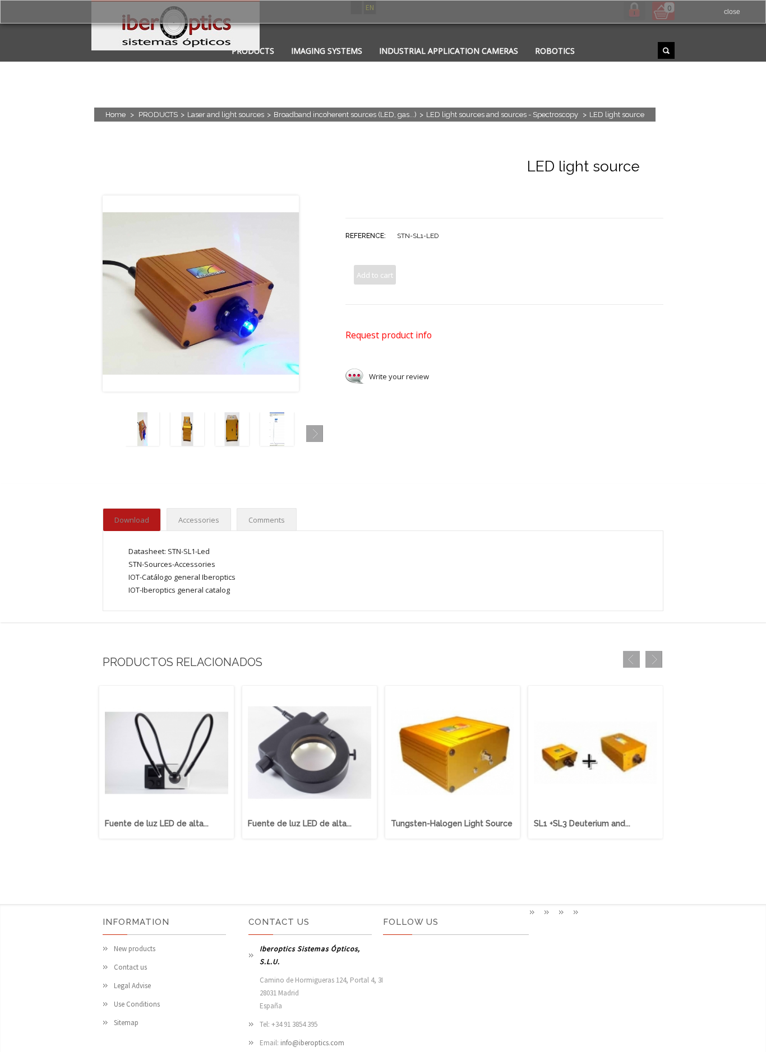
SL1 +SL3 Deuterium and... (582, 823)
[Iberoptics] (175, 27)
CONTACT (323, 64)
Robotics (555, 50)
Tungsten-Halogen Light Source (452, 823)
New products (134, 948)
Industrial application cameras (448, 50)
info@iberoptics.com (312, 1043)
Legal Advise (132, 985)
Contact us (130, 967)
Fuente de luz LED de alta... (157, 823)
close (732, 12)
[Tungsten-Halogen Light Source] (452, 812)
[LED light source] (142, 443)
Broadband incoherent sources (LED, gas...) (345, 114)
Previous (111, 433)
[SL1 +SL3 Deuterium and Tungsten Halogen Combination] (595, 812)
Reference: (365, 236)
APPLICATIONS (260, 64)
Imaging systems (326, 50)
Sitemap (126, 1022)
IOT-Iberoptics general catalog (179, 590)
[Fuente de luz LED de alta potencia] (166, 812)
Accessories (198, 520)
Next (314, 433)
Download (131, 520)
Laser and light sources (225, 114)
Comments (266, 520)
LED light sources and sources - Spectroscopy (503, 114)
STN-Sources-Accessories (171, 564)
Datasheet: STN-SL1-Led (169, 551)
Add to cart (375, 275)
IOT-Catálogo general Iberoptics (182, 577)
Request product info (388, 335)
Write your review (399, 376)
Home (115, 114)
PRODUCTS (158, 114)
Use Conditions (137, 1004)
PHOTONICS (382, 64)
